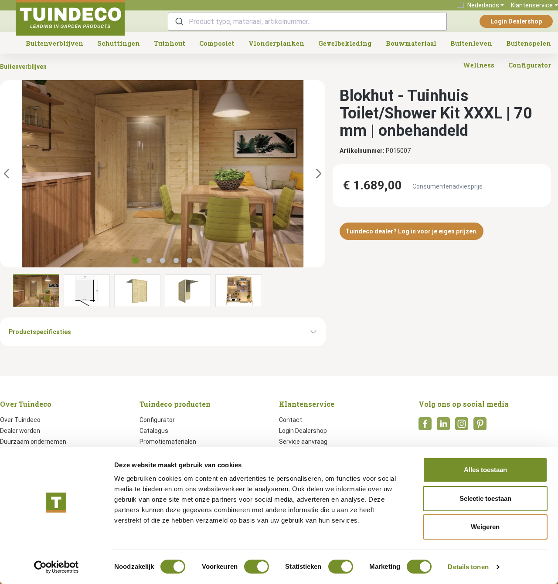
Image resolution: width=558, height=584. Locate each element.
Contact (290, 419)
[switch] (256, 567)
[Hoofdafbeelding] (162, 173)
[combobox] (307, 21)
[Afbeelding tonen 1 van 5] (135, 260)
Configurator (157, 419)
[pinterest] (480, 426)
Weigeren (485, 526)
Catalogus (154, 430)
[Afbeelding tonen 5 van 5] (189, 260)
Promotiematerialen (168, 441)
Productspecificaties (40, 331)
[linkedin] (443, 426)
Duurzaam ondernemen (33, 441)
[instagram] (461, 426)
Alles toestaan (485, 469)
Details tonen (468, 566)
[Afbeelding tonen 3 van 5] (162, 260)
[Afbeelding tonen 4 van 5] (176, 260)
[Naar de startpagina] (70, 18)
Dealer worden (20, 430)
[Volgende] (318, 174)
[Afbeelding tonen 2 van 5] (149, 260)
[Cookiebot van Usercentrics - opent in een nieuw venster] (56, 567)
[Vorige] (6, 174)
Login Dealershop (516, 21)
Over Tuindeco (20, 419)
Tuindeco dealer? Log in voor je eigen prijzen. (411, 231)
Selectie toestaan (485, 498)
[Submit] (178, 21)
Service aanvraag (303, 441)
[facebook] (425, 426)
